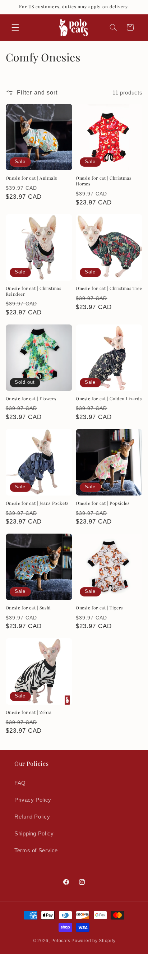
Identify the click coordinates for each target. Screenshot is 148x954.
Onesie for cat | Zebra (29, 712)
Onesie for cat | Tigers (99, 607)
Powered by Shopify (93, 941)
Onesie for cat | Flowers (31, 398)
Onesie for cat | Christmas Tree (109, 288)
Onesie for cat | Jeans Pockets (37, 503)
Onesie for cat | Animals (31, 178)
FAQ (20, 783)
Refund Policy (32, 817)
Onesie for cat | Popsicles (103, 503)
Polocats (60, 941)
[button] (15, 27)
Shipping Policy (34, 834)
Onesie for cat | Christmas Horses (103, 180)
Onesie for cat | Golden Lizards (109, 398)
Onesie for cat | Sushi (28, 607)
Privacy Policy (32, 800)
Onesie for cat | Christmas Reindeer (33, 291)
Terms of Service (36, 850)
